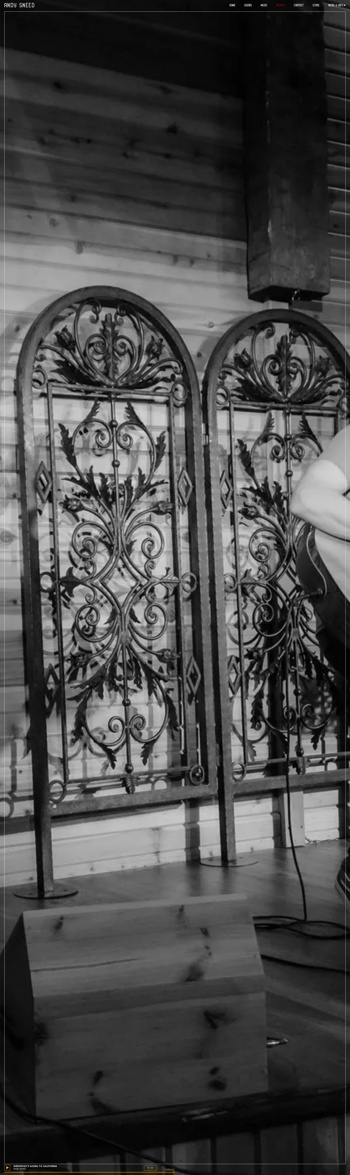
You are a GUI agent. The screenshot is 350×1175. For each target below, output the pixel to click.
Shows (248, 5)
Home (233, 5)
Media (279, 5)
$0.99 (150, 1167)
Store (316, 5)
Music (264, 5)
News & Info (335, 5)
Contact (299, 5)
